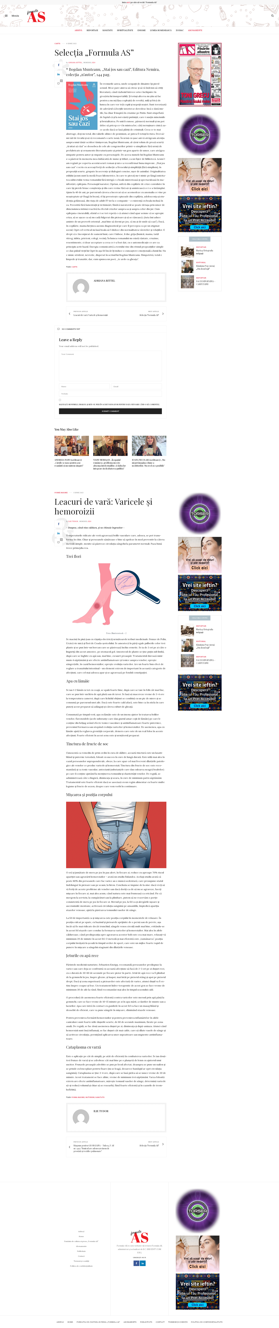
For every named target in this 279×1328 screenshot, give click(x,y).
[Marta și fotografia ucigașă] (188, 251)
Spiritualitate (125, 30)
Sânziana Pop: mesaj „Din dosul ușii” (205, 267)
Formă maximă (61, 493)
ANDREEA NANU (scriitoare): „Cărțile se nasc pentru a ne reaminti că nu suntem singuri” (68, 463)
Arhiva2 (81, 1231)
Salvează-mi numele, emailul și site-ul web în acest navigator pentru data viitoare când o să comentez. (109, 404)
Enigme (141, 30)
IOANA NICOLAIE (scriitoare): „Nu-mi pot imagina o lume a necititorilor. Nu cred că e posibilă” (149, 463)
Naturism (89, 1097)
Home (81, 1236)
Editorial (201, 262)
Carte (57, 43)
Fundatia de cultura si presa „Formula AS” (81, 1241)
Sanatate (99, 1097)
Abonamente (195, 30)
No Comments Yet (71, 329)
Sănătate (107, 30)
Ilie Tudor (73, 521)
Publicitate (81, 1251)
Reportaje (92, 30)
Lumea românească (161, 30)
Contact (81, 1256)
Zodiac (180, 30)
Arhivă (78, 30)
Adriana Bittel (75, 63)
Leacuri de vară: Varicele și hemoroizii (103, 506)
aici (128, 2)
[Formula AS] (36, 15)
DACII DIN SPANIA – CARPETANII (205, 283)
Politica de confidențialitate (81, 1266)
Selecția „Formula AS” (94, 52)
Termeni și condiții (81, 1261)
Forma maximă (78, 1097)
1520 (93, 63)
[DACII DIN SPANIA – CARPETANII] (188, 281)
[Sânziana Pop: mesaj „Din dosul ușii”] (188, 266)
